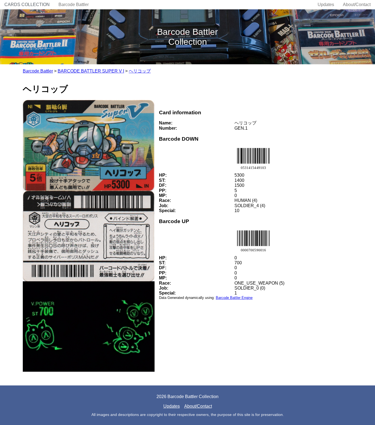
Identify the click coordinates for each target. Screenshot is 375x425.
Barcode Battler (73, 4)
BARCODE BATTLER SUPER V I (91, 71)
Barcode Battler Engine (234, 298)
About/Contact (357, 4)
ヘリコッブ (140, 71)
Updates (326, 4)
